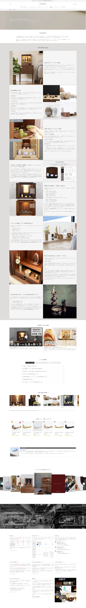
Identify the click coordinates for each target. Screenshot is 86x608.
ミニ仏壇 (66, 204)
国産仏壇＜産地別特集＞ (69, 490)
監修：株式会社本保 (23, 449)
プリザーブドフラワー (64, 271)
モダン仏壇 (41, 37)
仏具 (30, 36)
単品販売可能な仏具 (53, 208)
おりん (54, 211)
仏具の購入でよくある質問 (29, 362)
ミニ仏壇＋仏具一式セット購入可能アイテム (20, 176)
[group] (17, 401)
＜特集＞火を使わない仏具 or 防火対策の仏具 (28, 242)
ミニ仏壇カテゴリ (28, 491)
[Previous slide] (2, 484)
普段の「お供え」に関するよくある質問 (41, 362)
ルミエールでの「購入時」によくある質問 (54, 362)
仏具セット (65, 39)
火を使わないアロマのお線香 (17, 490)
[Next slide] (84, 484)
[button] (10, 4)
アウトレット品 (57, 491)
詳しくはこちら (13, 550)
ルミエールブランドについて (48, 593)
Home (10, 9)
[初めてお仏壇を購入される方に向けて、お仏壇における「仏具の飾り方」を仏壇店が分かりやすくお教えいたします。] (26, 337)
